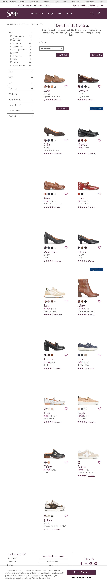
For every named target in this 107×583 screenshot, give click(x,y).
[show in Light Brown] (45, 86)
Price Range (14, 110)
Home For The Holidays (33, 24)
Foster (81, 359)
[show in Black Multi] (52, 516)
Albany (82, 305)
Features (13, 88)
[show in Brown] (82, 247)
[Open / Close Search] (91, 13)
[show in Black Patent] (82, 194)
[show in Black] (52, 140)
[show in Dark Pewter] (85, 86)
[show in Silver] (45, 408)
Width (12, 77)
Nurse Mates (76, 2)
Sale (59, 13)
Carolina (22, 2)
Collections (14, 116)
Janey (47, 305)
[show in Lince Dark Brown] (52, 301)
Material (13, 94)
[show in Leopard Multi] (45, 516)
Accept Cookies (81, 572)
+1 (88, 140)
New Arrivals (37, 13)
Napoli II (82, 144)
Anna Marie (51, 252)
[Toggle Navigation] (44, 13)
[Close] (103, 574)
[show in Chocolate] (45, 140)
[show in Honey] (52, 86)
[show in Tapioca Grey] (48, 408)
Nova (47, 198)
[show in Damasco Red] (82, 140)
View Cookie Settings (81, 577)
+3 (55, 301)
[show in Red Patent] (79, 194)
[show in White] (85, 408)
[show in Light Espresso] (85, 355)
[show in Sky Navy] (82, 86)
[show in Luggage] (85, 140)
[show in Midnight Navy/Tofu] (82, 408)
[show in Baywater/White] (79, 462)
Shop (50, 13)
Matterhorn (34, 2)
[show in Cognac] (79, 86)
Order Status (12, 558)
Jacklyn (48, 520)
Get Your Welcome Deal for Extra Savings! (34, 5)
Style (11, 32)
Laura (81, 198)
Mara (47, 91)
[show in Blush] (79, 408)
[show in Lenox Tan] (45, 301)
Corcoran (46, 2)
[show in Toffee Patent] (52, 355)
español (76, 5)
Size (11, 71)
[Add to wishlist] (66, 86)
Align (56, 2)
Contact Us (11, 561)
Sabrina (82, 252)
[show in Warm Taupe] (52, 408)
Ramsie (81, 467)
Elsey (47, 413)
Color (12, 83)
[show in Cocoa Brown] (48, 86)
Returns (10, 565)
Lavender (83, 91)
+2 (88, 87)
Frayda (81, 413)
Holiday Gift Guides (14, 24)
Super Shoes (89, 2)
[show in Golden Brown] (45, 194)
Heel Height (15, 99)
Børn (64, 2)
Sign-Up (53, 565)
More (101, 2)
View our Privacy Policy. (22, 578)
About (69, 13)
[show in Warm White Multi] (48, 516)
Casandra (49, 359)
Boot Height (15, 105)
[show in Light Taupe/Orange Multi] (48, 301)
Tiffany (48, 467)
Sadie (47, 144)
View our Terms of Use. (41, 578)
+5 (55, 87)
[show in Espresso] (48, 355)
